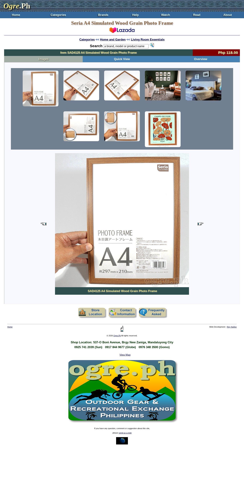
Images (43, 59)
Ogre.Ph (117, 336)
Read (196, 15)
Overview (200, 59)
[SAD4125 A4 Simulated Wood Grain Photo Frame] (40, 88)
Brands (103, 15)
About (227, 15)
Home (16, 15)
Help (135, 15)
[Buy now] (122, 32)
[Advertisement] (122, 473)
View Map (125, 354)
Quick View (122, 59)
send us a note (125, 433)
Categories (58, 15)
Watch (165, 15)
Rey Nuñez (232, 327)
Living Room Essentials (148, 39)
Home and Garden (113, 39)
